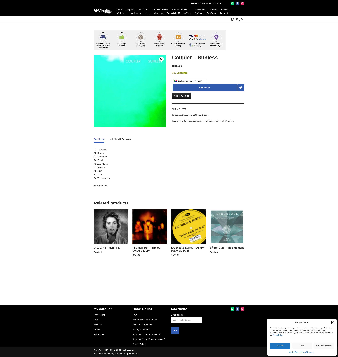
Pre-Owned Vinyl (160, 10)
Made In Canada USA (218, 121)
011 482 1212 (221, 3)
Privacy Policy (278, 335)
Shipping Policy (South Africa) (146, 334)
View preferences (323, 346)
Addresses (99, 334)
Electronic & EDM (189, 115)
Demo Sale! (225, 13)
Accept (280, 346)
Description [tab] (99, 139)
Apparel (214, 10)
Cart (96, 320)
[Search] (242, 19)
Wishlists (98, 324)
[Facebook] (237, 3)
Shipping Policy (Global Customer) (148, 339)
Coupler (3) (182, 121)
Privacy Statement (307, 352)
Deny (302, 346)
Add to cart (204, 88)
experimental (202, 121)
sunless (231, 121)
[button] (332, 322)
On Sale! (199, 13)
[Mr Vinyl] (103, 11)
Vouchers (158, 13)
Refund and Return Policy (144, 320)
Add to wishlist (181, 96)
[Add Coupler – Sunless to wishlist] (240, 87)
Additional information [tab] (120, 139)
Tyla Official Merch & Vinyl (179, 13)
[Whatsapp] (232, 3)
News (147, 13)
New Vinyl (143, 10)
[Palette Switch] (232, 19)
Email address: (178, 315)
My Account (135, 13)
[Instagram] (242, 3)
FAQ (134, 315)
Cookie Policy (294, 352)
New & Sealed (204, 115)
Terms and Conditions (142, 324)
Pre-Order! (212, 13)
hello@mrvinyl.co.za (202, 3)
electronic (192, 121)
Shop (119, 10)
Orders (97, 329)
